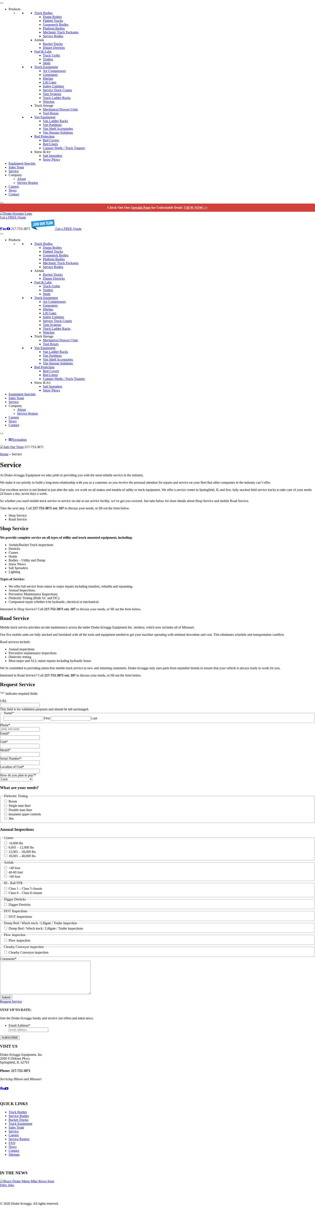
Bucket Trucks (53, 44)
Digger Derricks (54, 48)
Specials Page (140, 207)
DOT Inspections (20, 916)
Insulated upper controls (25, 814)
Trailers (48, 59)
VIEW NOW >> (196, 207)
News (12, 190)
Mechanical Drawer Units (60, 109)
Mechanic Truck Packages (60, 32)
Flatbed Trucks (53, 20)
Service (14, 171)
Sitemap (14, 1154)
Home (4, 454)
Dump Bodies (52, 17)
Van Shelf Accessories (58, 128)
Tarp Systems (52, 94)
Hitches (48, 78)
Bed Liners (50, 144)
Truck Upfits (51, 55)
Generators (50, 74)
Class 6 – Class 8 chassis (25, 893)
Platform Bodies (54, 28)
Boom (13, 801)
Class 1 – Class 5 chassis (25, 888)
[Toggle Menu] (1, 3)
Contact (14, 194)
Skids (46, 63)
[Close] (1, 202)
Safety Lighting (53, 86)
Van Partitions (52, 125)
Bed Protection (44, 136)
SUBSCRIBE (10, 1037)
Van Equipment (44, 117)
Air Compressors (54, 71)
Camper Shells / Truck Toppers (64, 148)
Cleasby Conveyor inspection (28, 952)
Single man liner (20, 805)
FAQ (12, 1143)
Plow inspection (19, 940)
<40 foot (14, 868)
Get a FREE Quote (13, 217)
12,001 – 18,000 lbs (22, 852)
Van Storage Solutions (58, 132)
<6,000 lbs (16, 843)
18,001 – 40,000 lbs (22, 856)
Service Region (27, 182)
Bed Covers (51, 140)
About (21, 179)
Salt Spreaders (52, 156)
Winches (48, 102)
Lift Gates (49, 82)
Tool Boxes (50, 113)
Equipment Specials (22, 163)
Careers (14, 186)
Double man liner (20, 810)
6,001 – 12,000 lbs (21, 847)
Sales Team (16, 167)
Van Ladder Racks (55, 121)
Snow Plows (51, 159)
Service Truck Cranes (57, 90)
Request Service (11, 1001)
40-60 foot (16, 872)
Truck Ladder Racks (56, 98)
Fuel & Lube (43, 51)
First (47, 718)
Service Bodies (53, 36)
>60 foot (14, 876)
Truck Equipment (46, 67)
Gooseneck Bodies (55, 24)
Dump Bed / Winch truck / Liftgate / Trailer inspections (46, 928)
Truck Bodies (43, 13)
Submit (6, 997)
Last (94, 718)
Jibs (11, 818)
